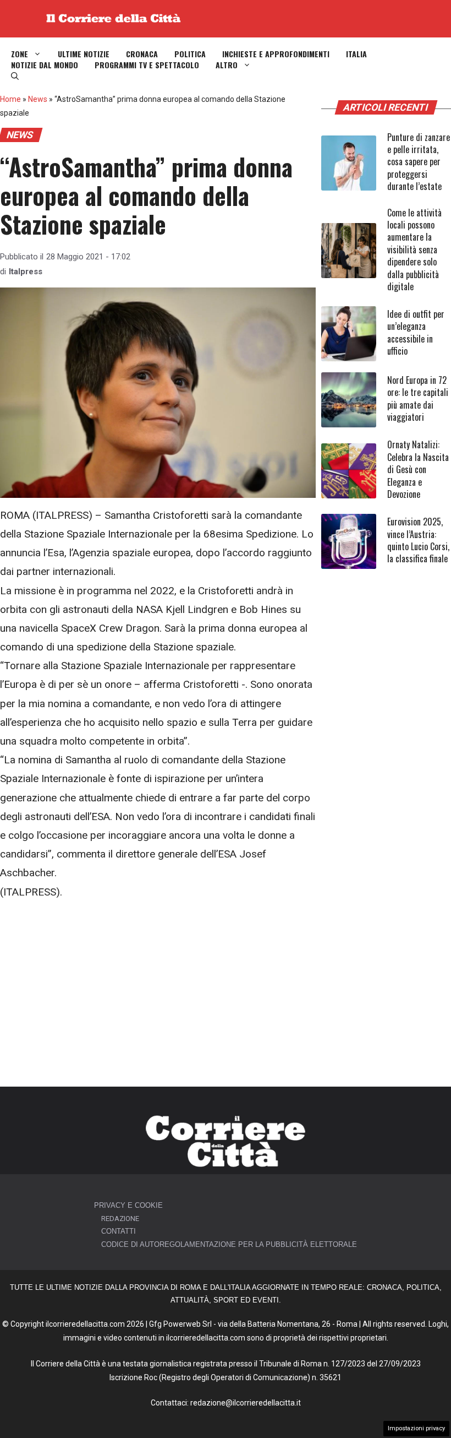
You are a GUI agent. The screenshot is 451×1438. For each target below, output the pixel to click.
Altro (227, 64)
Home (10, 99)
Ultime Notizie (83, 53)
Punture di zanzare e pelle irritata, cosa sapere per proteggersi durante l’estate (418, 162)
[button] (15, 76)
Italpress (25, 271)
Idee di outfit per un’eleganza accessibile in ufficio (415, 332)
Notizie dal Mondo (44, 64)
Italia (356, 53)
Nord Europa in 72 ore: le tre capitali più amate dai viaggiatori (417, 398)
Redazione (120, 1218)
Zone (19, 53)
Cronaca (142, 53)
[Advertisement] (158, 994)
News (37, 99)
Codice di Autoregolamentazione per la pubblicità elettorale (229, 1244)
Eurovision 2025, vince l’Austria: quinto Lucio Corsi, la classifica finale (418, 540)
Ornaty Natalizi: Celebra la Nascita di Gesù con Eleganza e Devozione (418, 469)
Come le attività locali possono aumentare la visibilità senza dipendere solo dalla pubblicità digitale (414, 249)
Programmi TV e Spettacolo (147, 64)
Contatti (118, 1231)
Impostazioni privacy (416, 1428)
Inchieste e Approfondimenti (275, 53)
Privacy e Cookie (128, 1205)
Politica (190, 53)
